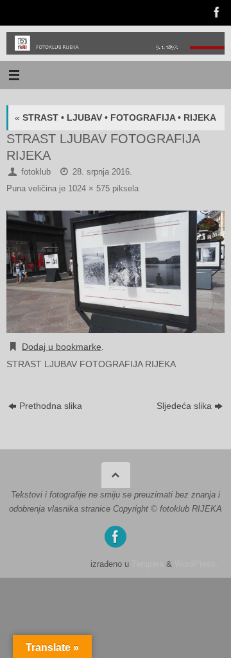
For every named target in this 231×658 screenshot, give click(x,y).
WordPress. (196, 564)
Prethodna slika (50, 406)
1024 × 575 (89, 188)
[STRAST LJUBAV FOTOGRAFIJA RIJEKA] (115, 272)
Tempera (148, 564)
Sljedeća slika (184, 406)
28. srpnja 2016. (102, 172)
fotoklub (36, 172)
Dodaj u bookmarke (61, 347)
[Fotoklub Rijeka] (216, 12)
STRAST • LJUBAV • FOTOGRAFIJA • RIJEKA (115, 117)
